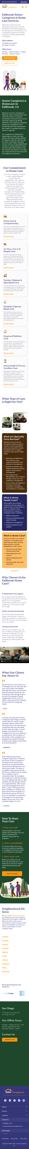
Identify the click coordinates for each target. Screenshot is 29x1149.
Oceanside (5, 964)
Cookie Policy (5, 1138)
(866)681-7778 (10, 1039)
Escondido (5, 948)
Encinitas (5, 944)
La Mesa (5, 960)
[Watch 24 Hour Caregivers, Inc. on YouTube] (23, 1100)
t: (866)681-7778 (7, 1123)
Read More (14, 570)
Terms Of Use (23, 1138)
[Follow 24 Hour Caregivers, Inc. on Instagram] (14, 1100)
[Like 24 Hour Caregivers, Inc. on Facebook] (5, 1100)
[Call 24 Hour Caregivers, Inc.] (22, 7)
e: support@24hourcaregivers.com (12, 1126)
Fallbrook (5, 952)
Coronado (5, 940)
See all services (9, 236)
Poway (4, 968)
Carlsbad (5, 937)
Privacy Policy (14, 1138)
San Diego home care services (15, 915)
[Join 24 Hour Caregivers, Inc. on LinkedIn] (10, 1100)
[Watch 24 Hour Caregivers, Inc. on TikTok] (19, 1100)
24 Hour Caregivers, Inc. (20, 1144)
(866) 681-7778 (10, 63)
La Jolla (4, 956)
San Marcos (6, 971)
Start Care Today (9, 58)
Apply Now (24, 2)
